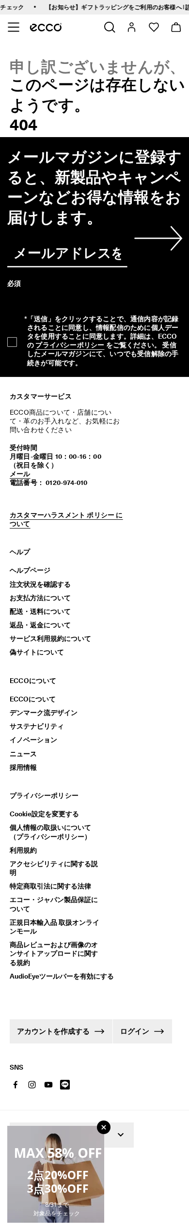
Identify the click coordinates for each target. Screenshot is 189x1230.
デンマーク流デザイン (44, 712)
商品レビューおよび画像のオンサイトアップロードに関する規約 (54, 953)
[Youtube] (48, 1084)
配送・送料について (40, 611)
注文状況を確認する (40, 584)
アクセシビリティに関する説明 (54, 868)
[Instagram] (32, 1084)
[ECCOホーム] (45, 27)
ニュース (23, 754)
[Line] (65, 1084)
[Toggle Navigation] (13, 27)
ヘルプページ (30, 570)
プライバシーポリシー (69, 345)
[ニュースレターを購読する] (156, 238)
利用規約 (23, 850)
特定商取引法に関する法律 (50, 886)
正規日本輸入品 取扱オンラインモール (54, 927)
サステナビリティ (37, 726)
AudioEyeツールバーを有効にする (57, 976)
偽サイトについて (37, 652)
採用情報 (23, 767)
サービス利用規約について (50, 638)
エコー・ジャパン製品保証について (54, 904)
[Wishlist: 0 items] (153, 27)
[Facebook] (15, 1084)
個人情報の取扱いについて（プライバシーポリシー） (50, 832)
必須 (14, 283)
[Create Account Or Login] (131, 27)
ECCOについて (33, 699)
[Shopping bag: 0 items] (176, 27)
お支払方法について (40, 598)
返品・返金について (40, 625)
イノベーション (33, 740)
